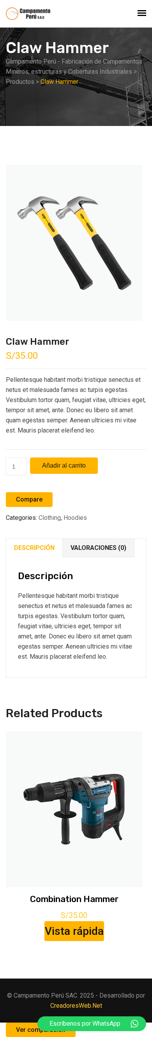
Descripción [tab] (34, 547)
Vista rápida (74, 931)
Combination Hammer (74, 899)
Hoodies (75, 517)
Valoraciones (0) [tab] (98, 547)
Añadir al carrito (64, 465)
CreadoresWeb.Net (76, 1005)
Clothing (50, 517)
